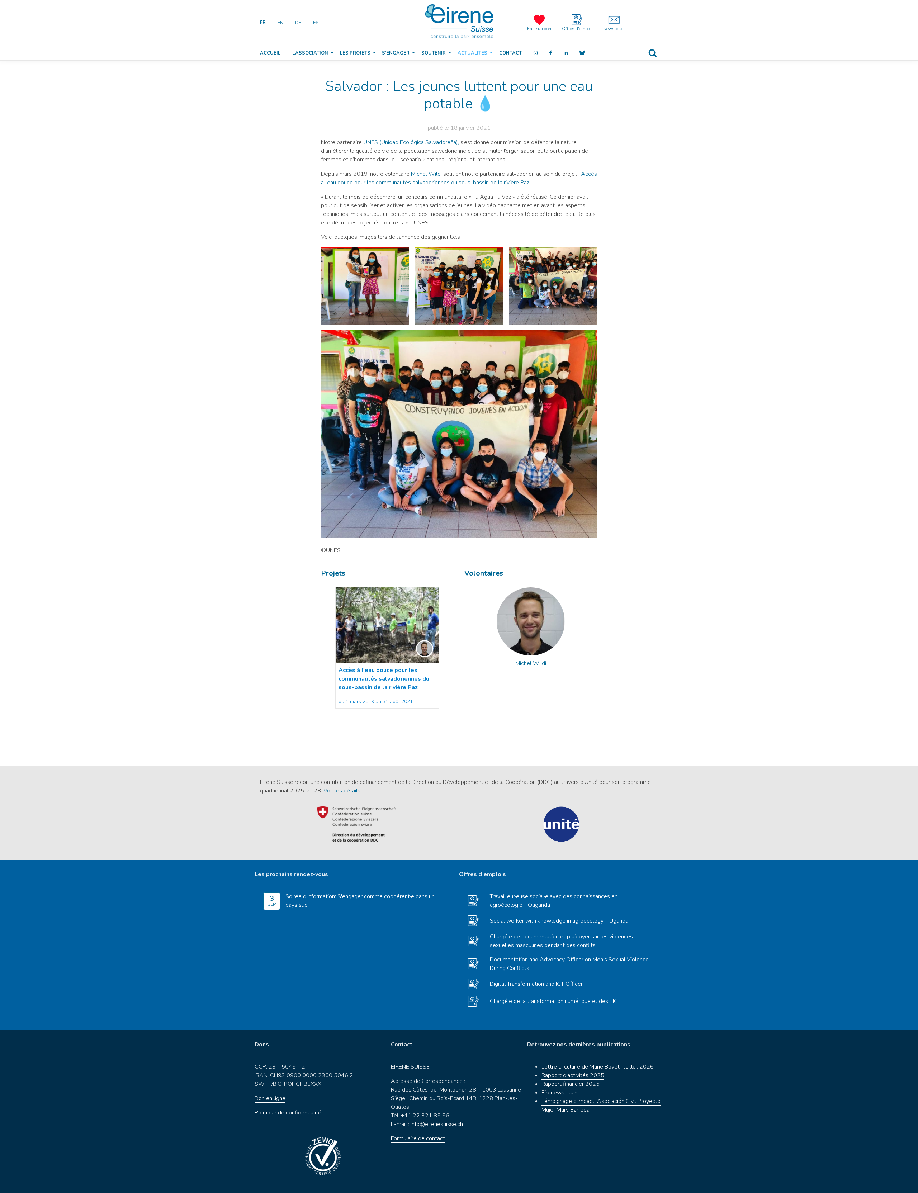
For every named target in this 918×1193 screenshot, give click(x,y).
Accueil (270, 53)
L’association (310, 53)
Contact (510, 53)
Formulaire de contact (418, 1138)
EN (280, 22)
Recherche (652, 53)
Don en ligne (270, 1098)
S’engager (396, 53)
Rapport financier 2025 (570, 1084)
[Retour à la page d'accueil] (459, 21)
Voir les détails (341, 791)
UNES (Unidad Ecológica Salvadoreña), (411, 142)
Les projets (355, 53)
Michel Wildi (426, 174)
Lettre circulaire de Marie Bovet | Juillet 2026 (597, 1067)
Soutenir (433, 53)
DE (298, 22)
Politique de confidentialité (288, 1113)
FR (263, 22)
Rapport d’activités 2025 (572, 1075)
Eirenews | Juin (559, 1093)
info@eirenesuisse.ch (437, 1124)
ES (315, 22)
